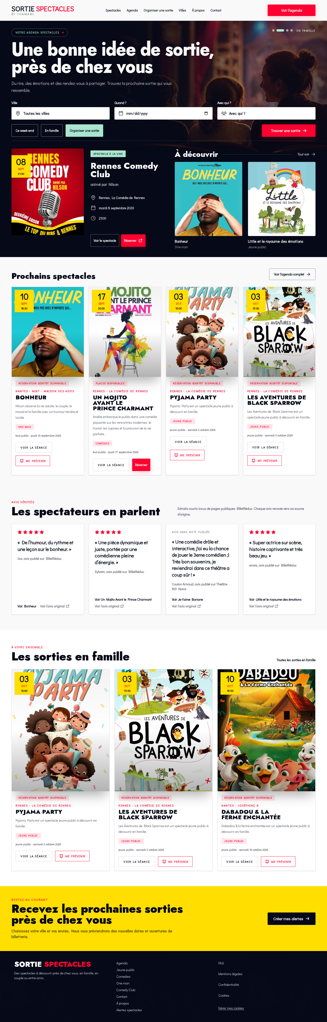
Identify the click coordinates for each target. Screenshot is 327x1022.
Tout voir (303, 154)
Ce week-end (25, 130)
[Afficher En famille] (280, 30)
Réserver (130, 240)
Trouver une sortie (285, 130)
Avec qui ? (224, 102)
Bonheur (31, 397)
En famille (52, 130)
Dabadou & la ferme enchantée (251, 814)
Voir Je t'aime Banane (187, 599)
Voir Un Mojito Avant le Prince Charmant (123, 599)
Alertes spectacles (129, 1010)
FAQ (221, 963)
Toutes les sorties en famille (296, 660)
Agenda (132, 10)
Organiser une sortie (158, 10)
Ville (14, 102)
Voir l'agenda (291, 10)
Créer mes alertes (288, 918)
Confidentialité (228, 984)
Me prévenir (36, 461)
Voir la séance (34, 447)
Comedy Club (125, 990)
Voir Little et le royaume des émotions (275, 599)
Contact (215, 10)
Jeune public (182, 421)
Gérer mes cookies (231, 1008)
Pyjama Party (193, 397)
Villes (182, 10)
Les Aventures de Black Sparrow (276, 400)
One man (24, 427)
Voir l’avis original (52, 606)
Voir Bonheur (26, 606)
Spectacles (113, 10)
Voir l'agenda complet (289, 274)
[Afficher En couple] (287, 30)
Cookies (223, 995)
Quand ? (120, 102)
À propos (198, 10)
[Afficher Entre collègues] (291, 30)
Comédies (102, 443)
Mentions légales (230, 974)
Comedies (123, 976)
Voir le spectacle (105, 240)
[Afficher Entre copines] (273, 30)
